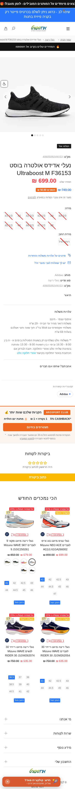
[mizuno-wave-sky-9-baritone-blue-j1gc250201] (24, 570)
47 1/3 (41, 225)
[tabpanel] (37, 94)
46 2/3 (30, 225)
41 (42, 579)
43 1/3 (41, 215)
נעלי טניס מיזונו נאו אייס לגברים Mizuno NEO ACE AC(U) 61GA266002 (55, 545)
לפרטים (32, 197)
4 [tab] (40, 135)
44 (51, 215)
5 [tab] (43, 135)
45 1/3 (8, 225)
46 (19, 225)
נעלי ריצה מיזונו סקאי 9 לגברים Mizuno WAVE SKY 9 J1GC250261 (20, 545)
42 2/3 (30, 215)
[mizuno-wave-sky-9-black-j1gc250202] (32, 570)
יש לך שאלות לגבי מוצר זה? (50, 262)
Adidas (59, 275)
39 (20, 684)
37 (20, 677)
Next (69, 96)
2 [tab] (35, 135)
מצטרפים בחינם (37, 427)
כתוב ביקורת (37, 477)
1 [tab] (32, 135)
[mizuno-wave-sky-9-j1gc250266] (7, 562)
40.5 (11, 691)
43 (67, 579)
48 (51, 225)
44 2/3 (62, 215)
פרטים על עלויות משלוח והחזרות (47, 255)
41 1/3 (8, 215)
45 (59, 586)
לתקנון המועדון (27, 438)
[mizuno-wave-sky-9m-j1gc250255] (15, 562)
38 (28, 677)
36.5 (11, 677)
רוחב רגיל (64, 241)
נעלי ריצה (53, 280)
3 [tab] (37, 135)
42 (19, 215)
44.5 (51, 586)
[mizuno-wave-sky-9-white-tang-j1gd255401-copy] (24, 562)
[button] (4, 84)
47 (54, 593)
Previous (5, 96)
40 (28, 684)
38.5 (11, 684)
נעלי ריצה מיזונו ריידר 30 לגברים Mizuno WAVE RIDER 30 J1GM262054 (55, 651)
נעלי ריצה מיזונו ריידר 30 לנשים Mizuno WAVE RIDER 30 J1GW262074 (20, 651)
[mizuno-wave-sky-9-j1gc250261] (32, 562)
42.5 (58, 579)
